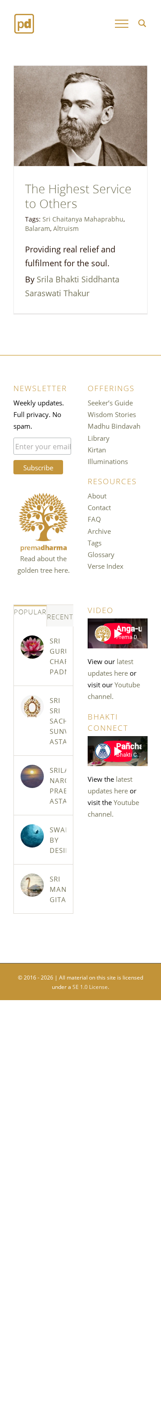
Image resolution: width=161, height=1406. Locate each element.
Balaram (37, 227)
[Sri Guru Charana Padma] (32, 647)
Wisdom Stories (112, 414)
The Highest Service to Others (78, 194)
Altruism (66, 227)
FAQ (94, 519)
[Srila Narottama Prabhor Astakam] (32, 776)
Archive (99, 531)
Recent (60, 616)
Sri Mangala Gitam (58, 888)
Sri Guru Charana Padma (58, 655)
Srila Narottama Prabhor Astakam (58, 785)
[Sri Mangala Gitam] (32, 885)
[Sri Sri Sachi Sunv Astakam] (32, 706)
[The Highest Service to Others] (80, 116)
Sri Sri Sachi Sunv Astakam (58, 720)
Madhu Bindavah (114, 425)
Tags (95, 542)
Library (99, 438)
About (97, 495)
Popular (30, 611)
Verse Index (105, 566)
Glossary (101, 554)
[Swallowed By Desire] (32, 836)
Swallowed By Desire (58, 839)
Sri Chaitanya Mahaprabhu (82, 218)
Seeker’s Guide (110, 402)
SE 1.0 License (90, 986)
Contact (99, 507)
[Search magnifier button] (142, 23)
